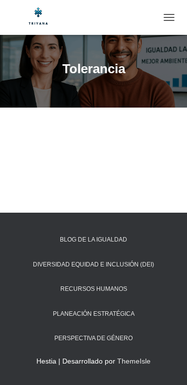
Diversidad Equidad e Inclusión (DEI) (93, 264)
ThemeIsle (134, 361)
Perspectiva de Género (93, 338)
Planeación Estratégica (94, 313)
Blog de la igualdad (93, 239)
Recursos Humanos (93, 288)
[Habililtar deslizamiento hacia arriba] (167, 365)
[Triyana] (42, 17)
